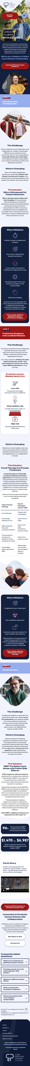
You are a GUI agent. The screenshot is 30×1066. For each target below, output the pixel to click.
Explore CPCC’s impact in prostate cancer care (15, 907)
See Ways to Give (15, 936)
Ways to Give (7, 1038)
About (5, 1030)
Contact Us (15, 943)
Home (5, 1025)
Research (6, 1028)
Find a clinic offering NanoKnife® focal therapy (15, 653)
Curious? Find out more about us (15, 66)
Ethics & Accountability (10, 1036)
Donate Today (10, 15)
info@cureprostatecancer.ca (15, 1044)
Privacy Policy (7, 1033)
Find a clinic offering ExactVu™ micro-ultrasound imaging (15, 316)
